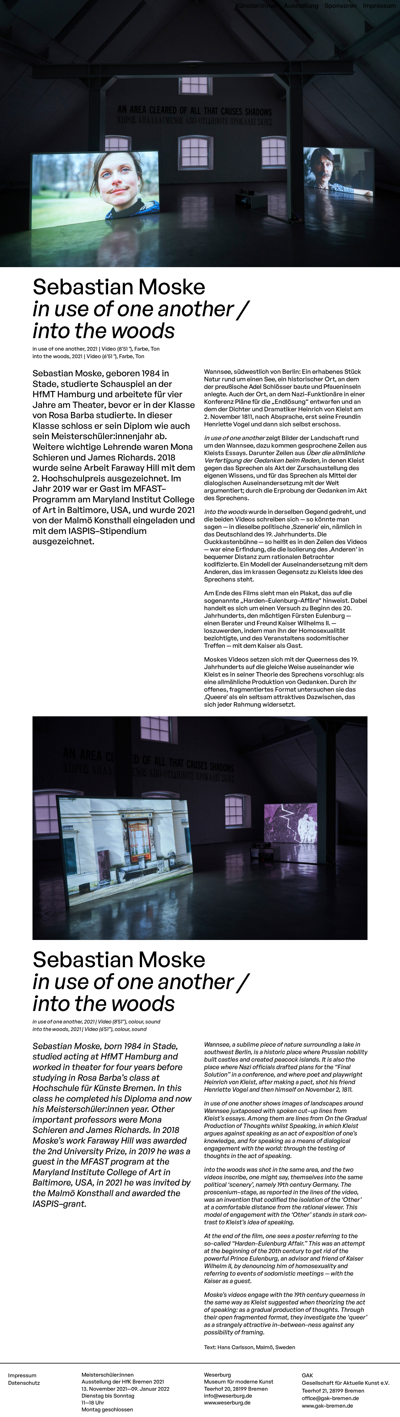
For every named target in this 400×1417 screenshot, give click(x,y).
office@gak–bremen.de (330, 1398)
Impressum (22, 1375)
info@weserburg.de (228, 1395)
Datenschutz (24, 1382)
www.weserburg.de (227, 1402)
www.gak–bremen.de (327, 1405)
